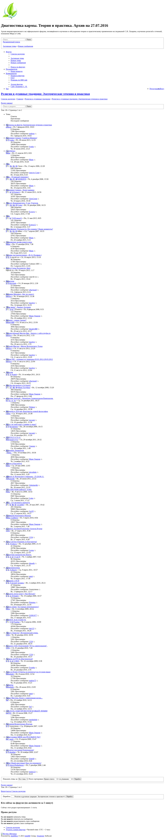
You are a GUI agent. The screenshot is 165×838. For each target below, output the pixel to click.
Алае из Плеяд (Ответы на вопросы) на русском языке (28, 672)
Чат (7, 89)
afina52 (14, 570)
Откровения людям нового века (19, 242)
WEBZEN (22, 179)
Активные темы (9, 46)
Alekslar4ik (10, 479)
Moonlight (10, 674)
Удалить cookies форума (15, 830)
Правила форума (17, 76)
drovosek (12, 283)
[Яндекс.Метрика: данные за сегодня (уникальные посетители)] (9, 834)
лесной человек (17, 583)
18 (13, 388)
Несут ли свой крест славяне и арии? (21, 424)
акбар (17, 622)
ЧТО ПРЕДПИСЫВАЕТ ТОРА (19, 490)
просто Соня (34, 173)
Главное (20, 99)
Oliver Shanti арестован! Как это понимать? (23, 763)
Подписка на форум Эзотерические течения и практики (29, 125)
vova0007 (20, 505)
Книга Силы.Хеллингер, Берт (18, 268)
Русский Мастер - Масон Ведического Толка (24, 346)
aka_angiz (10, 739)
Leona (31, 550)
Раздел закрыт (7, 103)
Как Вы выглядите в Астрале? (18, 385)
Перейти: (7, 796)
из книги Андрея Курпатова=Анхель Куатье (24, 529)
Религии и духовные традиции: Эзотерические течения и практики (45, 93)
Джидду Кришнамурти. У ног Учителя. (22, 203)
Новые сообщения (25, 46)
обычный (33, 290)
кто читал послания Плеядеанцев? (20, 750)
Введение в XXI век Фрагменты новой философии (27, 411)
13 (11, 205)
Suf (7, 700)
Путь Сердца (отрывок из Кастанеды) (21, 542)
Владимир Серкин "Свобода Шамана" (21, 138)
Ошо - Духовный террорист (17, 177)
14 (13, 205)
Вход (162, 89)
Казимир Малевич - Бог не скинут (20, 294)
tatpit (15, 374)
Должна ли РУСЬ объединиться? (19, 659)
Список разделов (18, 54)
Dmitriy (16, 596)
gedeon (8, 127)
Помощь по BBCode (19, 80)
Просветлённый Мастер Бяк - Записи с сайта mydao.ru (28, 333)
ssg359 (8, 713)
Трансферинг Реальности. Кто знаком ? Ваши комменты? (29, 229)
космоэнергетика (13, 568)
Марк (8, 153)
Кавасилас (10, 281)
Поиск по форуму (18, 67)
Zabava (14, 544)
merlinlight (33, 720)
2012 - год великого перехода (18, 503)
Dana (8, 492)
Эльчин (32, 446)
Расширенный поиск (11, 42)
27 (13, 179)
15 (16, 205)
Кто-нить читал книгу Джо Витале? (20, 594)
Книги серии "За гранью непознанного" (22, 607)
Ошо (8, 164)
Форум (8, 52)
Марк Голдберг (24, 388)
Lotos (20, 205)
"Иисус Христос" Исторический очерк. (22, 633)
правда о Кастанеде (14, 463)
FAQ (12, 78)
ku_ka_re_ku (11, 401)
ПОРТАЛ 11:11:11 (13, 437)
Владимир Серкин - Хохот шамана (20, 190)
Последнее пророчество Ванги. (19, 555)
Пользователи (11, 69)
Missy (8, 609)
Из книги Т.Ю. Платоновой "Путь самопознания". (26, 646)
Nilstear (32, 407)
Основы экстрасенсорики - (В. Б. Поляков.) (24, 255)
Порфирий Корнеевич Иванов (18, 516)
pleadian (12, 752)
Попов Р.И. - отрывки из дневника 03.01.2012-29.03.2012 (29, 359)
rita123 (31, 628)
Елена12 (18, 218)
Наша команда (16, 71)
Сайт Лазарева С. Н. (19, 87)
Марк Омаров (34, 316)
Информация (11, 73)
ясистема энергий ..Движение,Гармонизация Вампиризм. (29, 398)
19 (16, 388)
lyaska (11, 140)
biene (8, 466)
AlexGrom (33, 199)
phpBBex (14, 836)
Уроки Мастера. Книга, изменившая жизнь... (24, 698)
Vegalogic (40, 836)
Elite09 (31, 759)
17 (11, 388)
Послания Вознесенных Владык (19, 724)
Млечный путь (12, 440)
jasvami (32, 420)
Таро (8, 216)
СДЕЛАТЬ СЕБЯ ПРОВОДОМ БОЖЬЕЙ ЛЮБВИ (26, 711)
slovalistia (32, 472)
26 (11, 179)
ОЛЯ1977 (33, 615)
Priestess (32, 602)
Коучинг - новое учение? (16, 320)
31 (11, 166)
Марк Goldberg (12, 518)
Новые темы (16, 60)
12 (13, 231)
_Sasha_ (9, 453)
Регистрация (155, 89)
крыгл (17, 192)
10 (13, 505)
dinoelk (32, 563)
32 (13, 166)
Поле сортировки (36, 779)
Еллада (32, 212)
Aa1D (31, 511)
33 (16, 166)
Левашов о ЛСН (12, 581)
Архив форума (17, 84)
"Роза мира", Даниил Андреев (18, 307)
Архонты (9, 685)
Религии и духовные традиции (37, 99)
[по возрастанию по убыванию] (70, 779)
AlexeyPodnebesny (16, 765)
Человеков (13, 427)
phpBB (27, 836)
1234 (8, 531)
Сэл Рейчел (10, 151)
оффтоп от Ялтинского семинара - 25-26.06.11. (25, 476)
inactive (9, 296)
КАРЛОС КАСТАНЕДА (16, 620)
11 (10, 231)
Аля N (17, 557)
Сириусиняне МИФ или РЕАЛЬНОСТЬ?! (23, 737)
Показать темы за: (10, 779)
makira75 (32, 681)
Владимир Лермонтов (15, 450)
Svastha (32, 668)
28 (16, 179)
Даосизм (9, 372)
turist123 (32, 772)
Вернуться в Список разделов (13, 791)
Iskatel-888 (10, 322)
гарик (8, 414)
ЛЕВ (17, 661)
